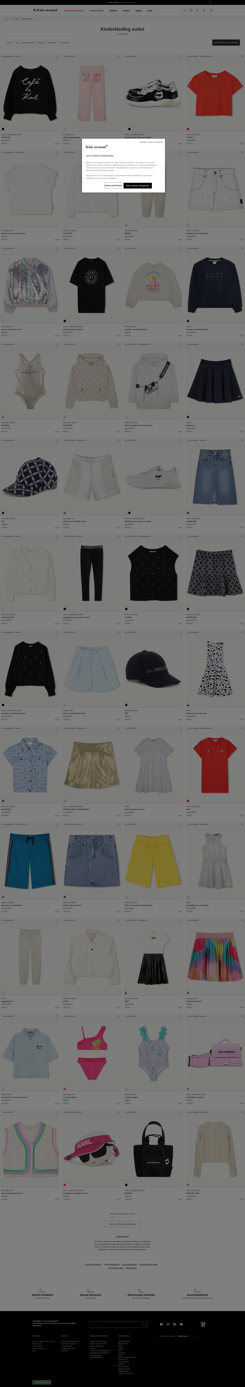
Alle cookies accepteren (137, 186)
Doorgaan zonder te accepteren (151, 142)
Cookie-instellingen (113, 185)
